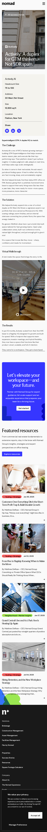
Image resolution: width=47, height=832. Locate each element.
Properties (6, 753)
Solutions (5, 721)
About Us (5, 780)
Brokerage (6, 726)
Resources (6, 762)
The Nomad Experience (11, 785)
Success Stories (8, 758)
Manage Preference (18, 824)
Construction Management (12, 731)
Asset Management (10, 735)
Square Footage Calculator (12, 767)
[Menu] (43, 3)
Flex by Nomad (8, 745)
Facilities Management (11, 740)
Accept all (35, 815)
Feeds (4, 789)
